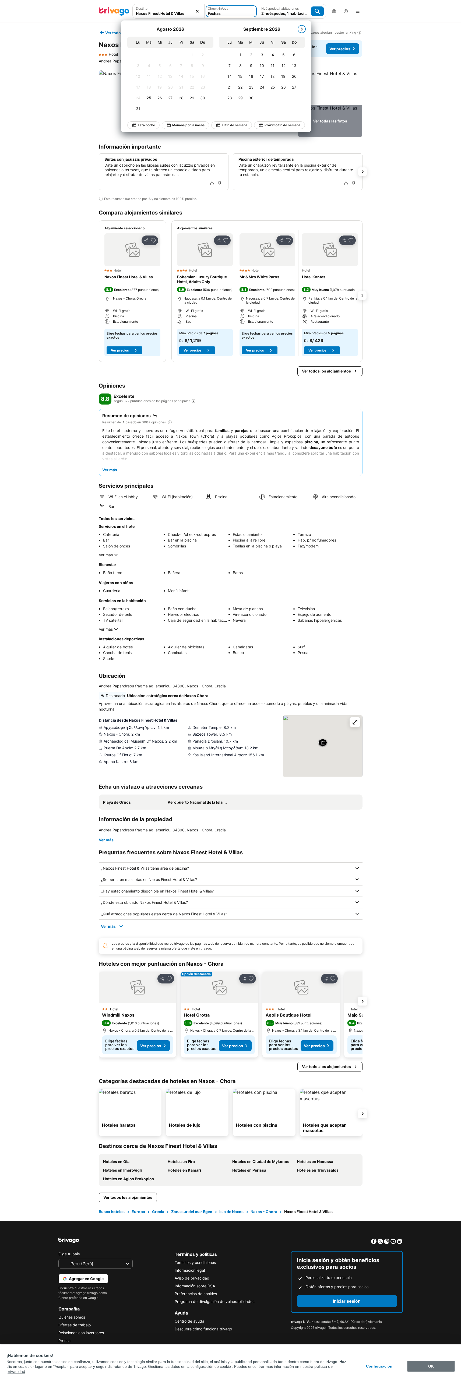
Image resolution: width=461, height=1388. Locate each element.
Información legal (190, 1270)
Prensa (64, 1340)
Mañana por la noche (188, 125)
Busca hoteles (112, 1211)
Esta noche (146, 125)
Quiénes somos (71, 1317)
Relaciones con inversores (81, 1332)
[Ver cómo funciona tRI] (193, 401)
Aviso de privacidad (192, 1278)
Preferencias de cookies (196, 1293)
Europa (138, 1211)
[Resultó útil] (212, 183)
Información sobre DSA (195, 1286)
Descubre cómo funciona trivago (203, 1329)
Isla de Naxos (231, 1211)
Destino (141, 8)
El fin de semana (234, 125)
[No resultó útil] (219, 183)
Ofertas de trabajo (74, 1325)
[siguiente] (301, 29)
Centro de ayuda (189, 1321)
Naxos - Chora (264, 1211)
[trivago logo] (114, 11)
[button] (168, 11)
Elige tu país (69, 1254)
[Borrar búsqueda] (197, 11)
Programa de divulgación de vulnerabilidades (214, 1301)
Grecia (158, 1211)
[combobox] (169, 11)
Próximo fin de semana (282, 125)
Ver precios (339, 49)
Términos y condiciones (195, 1262)
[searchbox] (168, 13)
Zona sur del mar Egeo (191, 1211)
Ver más (106, 555)
